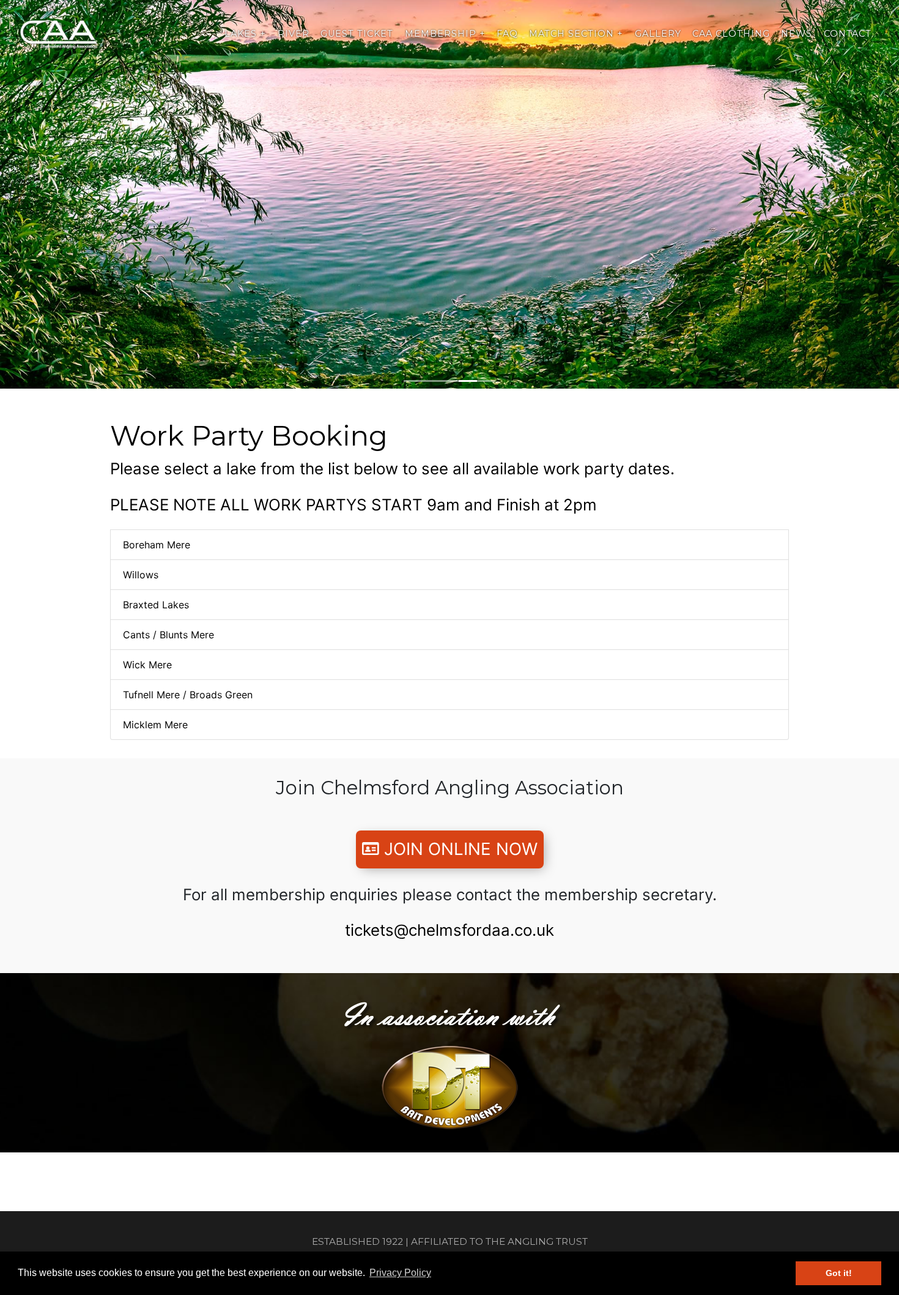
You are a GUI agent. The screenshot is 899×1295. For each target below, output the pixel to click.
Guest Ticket (356, 33)
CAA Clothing (731, 33)
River (293, 33)
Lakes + (245, 33)
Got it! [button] (839, 1273)
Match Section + (576, 33)
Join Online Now (458, 848)
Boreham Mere (156, 545)
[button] (67, 194)
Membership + (445, 33)
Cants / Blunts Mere (168, 635)
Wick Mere (147, 665)
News (796, 33)
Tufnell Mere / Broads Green (188, 695)
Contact (847, 33)
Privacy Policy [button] (400, 1272)
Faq (507, 33)
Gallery (658, 33)
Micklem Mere (155, 724)
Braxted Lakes (156, 605)
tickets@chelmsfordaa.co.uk (449, 929)
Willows (140, 575)
